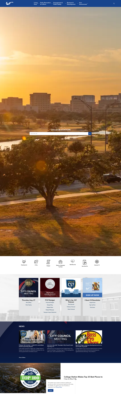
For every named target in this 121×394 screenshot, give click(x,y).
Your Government (83, 3)
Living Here (36, 3)
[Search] (89, 133)
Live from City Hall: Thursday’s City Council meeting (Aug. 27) (60, 345)
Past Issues (92, 307)
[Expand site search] (114, 3)
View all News (22, 357)
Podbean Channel (71, 306)
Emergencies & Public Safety (58, 3)
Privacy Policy (59, 387)
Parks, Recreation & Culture (45, 3)
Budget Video (50, 307)
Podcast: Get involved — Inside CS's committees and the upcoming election (31, 345)
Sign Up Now (92, 305)
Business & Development (71, 3)
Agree (50, 390)
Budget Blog (50, 305)
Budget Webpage (50, 309)
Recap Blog (28, 302)
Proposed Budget (50, 302)
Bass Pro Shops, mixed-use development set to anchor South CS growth (89, 345)
